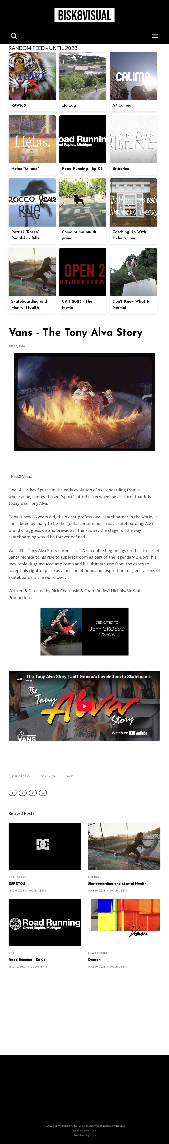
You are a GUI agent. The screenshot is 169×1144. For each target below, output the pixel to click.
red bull (94, 877)
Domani (94, 960)
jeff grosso (21, 776)
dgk (11, 953)
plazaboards (98, 953)
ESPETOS (17, 884)
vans (69, 776)
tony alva (48, 776)
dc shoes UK (18, 877)
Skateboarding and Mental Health (117, 884)
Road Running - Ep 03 (27, 960)
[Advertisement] (84, 1014)
